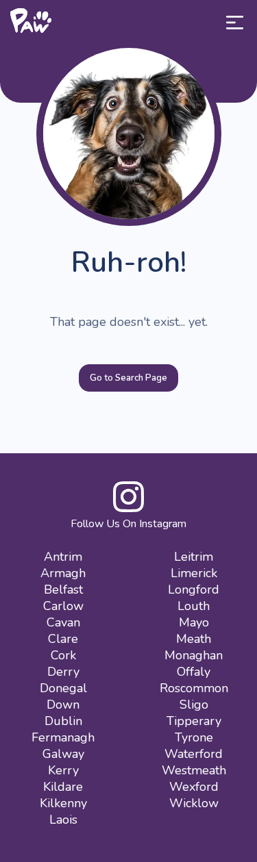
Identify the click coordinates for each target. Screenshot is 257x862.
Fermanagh (63, 737)
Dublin (63, 721)
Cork (63, 655)
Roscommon (194, 688)
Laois (63, 819)
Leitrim (193, 556)
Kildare (63, 786)
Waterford (193, 754)
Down (63, 704)
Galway (63, 754)
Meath (193, 639)
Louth (194, 606)
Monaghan (193, 655)
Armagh (63, 573)
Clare (63, 639)
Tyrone (194, 737)
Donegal (63, 688)
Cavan (63, 622)
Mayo (194, 622)
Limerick (194, 573)
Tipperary (194, 721)
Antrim (63, 556)
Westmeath (194, 770)
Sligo (194, 704)
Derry (63, 671)
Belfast (63, 589)
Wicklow (194, 803)
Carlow (63, 606)
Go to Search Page (128, 378)
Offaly (193, 671)
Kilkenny (63, 803)
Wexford (194, 786)
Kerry (63, 770)
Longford (193, 589)
